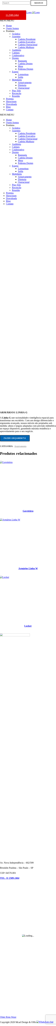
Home (9, 25)
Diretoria (22, 85)
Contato (9, 109)
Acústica (16, 33)
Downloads (11, 104)
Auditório (16, 50)
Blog (8, 107)
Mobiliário (17, 80)
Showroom (11, 101)
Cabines (16, 52)
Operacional (23, 88)
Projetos (10, 98)
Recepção (16, 93)
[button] (7, 20)
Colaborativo (18, 55)
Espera (15, 71)
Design (15, 58)
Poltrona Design (25, 69)
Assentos (16, 36)
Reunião (16, 96)
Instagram (4, 977)
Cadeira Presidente (27, 39)
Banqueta (22, 61)
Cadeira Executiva (26, 42)
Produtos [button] (10, 31)
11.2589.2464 (12, 15)
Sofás (20, 77)
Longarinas (23, 74)
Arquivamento (25, 82)
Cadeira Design (25, 63)
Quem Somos (12, 28)
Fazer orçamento (15, 438)
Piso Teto (16, 90)
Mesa (20, 66)
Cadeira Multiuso (26, 47)
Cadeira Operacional (27, 44)
